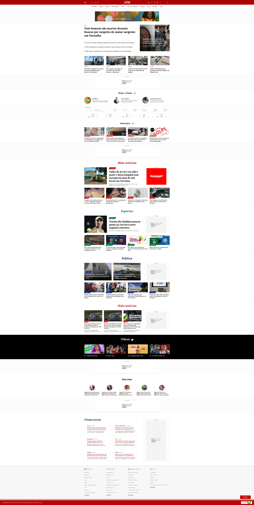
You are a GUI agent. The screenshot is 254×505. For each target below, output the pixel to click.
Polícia (148, 6)
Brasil (161, 6)
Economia (142, 6)
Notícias (101, 6)
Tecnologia (94, 6)
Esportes (107, 6)
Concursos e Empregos (132, 6)
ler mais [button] (40, 502)
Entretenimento (115, 6)
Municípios (155, 6)
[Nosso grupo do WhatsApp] (249, 502)
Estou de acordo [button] (246, 502)
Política (122, 6)
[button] (150, 49)
